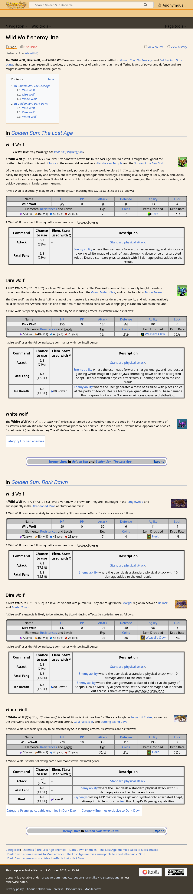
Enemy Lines (57, 461)
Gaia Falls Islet (83, 721)
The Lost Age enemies (51, 850)
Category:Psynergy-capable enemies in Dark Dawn (42, 810)
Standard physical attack (127, 242)
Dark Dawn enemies (82, 850)
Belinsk (163, 603)
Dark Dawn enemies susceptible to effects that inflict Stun (45, 858)
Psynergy (80, 797)
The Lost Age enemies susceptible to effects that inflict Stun (106, 854)
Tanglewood (135, 501)
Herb (155, 214)
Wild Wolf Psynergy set (68, 152)
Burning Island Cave (113, 721)
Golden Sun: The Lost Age (136, 60)
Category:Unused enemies (25, 441)
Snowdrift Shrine (141, 717)
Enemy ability (83, 249)
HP (62, 199)
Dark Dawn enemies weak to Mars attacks (35, 854)
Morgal (127, 603)
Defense (126, 199)
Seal (122, 801)
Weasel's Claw (155, 334)
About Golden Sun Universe (45, 889)
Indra (52, 163)
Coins (126, 209)
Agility (153, 199)
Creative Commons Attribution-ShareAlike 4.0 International (80, 877)
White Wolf (31, 53)
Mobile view (92, 889)
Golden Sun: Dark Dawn (39, 482)
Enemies (28, 850)
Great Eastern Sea (103, 292)
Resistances (48, 209)
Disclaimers (74, 889)
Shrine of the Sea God (148, 163)
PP (82, 199)
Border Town (19, 607)
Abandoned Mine (43, 506)
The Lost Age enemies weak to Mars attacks (129, 850)
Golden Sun (80, 461)
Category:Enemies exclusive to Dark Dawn (112, 810)
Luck (177, 199)
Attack (102, 199)
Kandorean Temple (110, 163)
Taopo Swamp (154, 292)
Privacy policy (15, 889)
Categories (13, 850)
